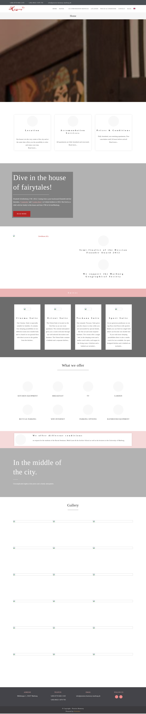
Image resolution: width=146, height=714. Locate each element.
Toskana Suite (88, 318)
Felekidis (77, 711)
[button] (21, 214)
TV (88, 396)
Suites (73, 293)
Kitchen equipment (28, 396)
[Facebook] (116, 696)
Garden (118, 396)
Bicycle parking (27, 419)
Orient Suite (57, 318)
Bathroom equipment (118, 419)
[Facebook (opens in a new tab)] (134, 3)
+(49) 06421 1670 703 (36, 3)
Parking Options (88, 419)
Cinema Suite (27, 318)
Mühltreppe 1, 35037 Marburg (27, 696)
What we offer (73, 365)
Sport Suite (118, 318)
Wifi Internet (58, 419)
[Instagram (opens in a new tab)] (136, 3)
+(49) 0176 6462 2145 (17, 3)
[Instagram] (120, 696)
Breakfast (57, 396)
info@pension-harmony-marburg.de (59, 3)
